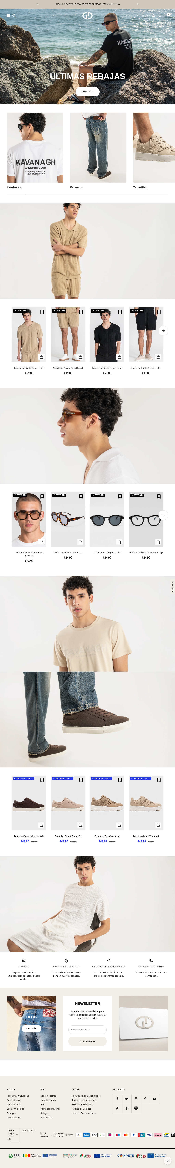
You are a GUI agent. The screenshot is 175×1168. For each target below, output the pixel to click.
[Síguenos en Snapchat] (126, 1108)
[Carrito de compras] (166, 15)
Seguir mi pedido (15, 1108)
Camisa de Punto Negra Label (107, 367)
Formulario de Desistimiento (86, 1095)
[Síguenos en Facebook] (117, 1099)
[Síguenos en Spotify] (136, 1108)
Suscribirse (87, 1041)
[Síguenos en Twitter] (126, 1099)
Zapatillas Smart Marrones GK (29, 836)
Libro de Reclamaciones (84, 1113)
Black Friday (47, 1117)
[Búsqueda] (14, 15)
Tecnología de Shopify (58, 1134)
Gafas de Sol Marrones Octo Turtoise (29, 554)
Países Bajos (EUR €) (12, 1134)
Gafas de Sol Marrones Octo (68, 552)
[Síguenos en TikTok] (117, 1108)
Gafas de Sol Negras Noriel (107, 552)
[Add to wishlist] (42, 312)
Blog (43, 1104)
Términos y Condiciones (84, 1100)
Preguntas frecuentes (18, 1095)
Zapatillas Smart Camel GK (68, 836)
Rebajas (44, 1113)
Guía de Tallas (14, 1104)
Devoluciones (14, 1117)
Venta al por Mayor (50, 1108)
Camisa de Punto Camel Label (29, 367)
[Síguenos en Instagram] (136, 1099)
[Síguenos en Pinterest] (145, 1099)
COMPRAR (88, 92)
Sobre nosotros (48, 1095)
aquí (155, 975)
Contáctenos (13, 1100)
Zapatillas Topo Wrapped (107, 836)
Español (141, 15)
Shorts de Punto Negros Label (146, 367)
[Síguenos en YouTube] (155, 1099)
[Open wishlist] (160, 15)
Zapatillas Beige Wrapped (146, 836)
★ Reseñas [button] (172, 586)
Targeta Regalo (48, 1100)
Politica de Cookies (81, 1108)
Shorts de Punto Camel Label (68, 367)
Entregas (11, 1113)
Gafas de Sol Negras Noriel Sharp (146, 552)
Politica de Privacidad (82, 1104)
